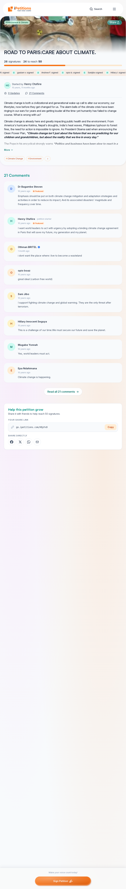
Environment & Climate (17, 22)
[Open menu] (114, 9)
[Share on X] (20, 442)
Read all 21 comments (63, 391)
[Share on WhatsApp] (28, 442)
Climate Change (14, 158)
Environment (35, 158)
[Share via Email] (37, 442)
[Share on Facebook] (11, 442)
